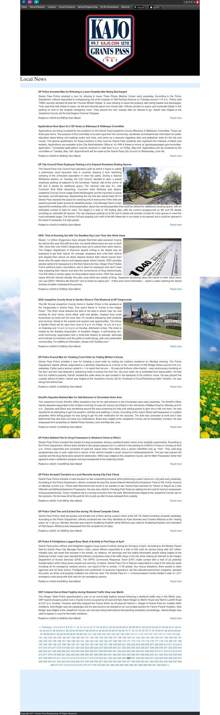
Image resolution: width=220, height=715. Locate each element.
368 (180, 661)
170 (124, 641)
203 (133, 644)
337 (180, 658)
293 (119, 654)
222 (78, 647)
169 (119, 641)
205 (143, 644)
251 (68, 651)
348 (87, 661)
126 (64, 637)
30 (137, 627)
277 (45, 654)
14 (84, 627)
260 (110, 651)
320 (101, 658)
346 (78, 661)
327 (133, 658)
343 (64, 661)
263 (124, 651)
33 (146, 627)
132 (91, 637)
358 (133, 661)
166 (105, 641)
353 (110, 661)
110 (131, 634)
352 (105, 661)
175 (147, 641)
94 (64, 634)
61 (96, 630)
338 (40, 661)
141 (133, 637)
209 (161, 644)
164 (96, 641)
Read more (176, 118)
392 (159, 665)
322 (110, 658)
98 (77, 634)
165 (101, 641)
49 (57, 630)
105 (108, 634)
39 (166, 627)
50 (60, 630)
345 (73, 661)
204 (138, 644)
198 (110, 644)
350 (96, 661)
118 (169, 634)
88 (45, 634)
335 (170, 658)
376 (85, 665)
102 (94, 634)
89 (48, 634)
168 (115, 641)
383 (117, 665)
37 (160, 627)
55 (77, 630)
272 (166, 651)
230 (115, 647)
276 (40, 654)
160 (78, 641)
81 (162, 630)
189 (68, 644)
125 (59, 637)
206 (147, 644)
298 (143, 654)
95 (68, 634)
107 (118, 634)
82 (166, 630)
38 (163, 627)
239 (156, 647)
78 (152, 630)
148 (166, 637)
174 (143, 641)
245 (40, 651)
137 (115, 637)
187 (59, 644)
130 (82, 637)
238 (152, 647)
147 (161, 637)
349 (91, 661)
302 (161, 654)
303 (166, 654)
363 (156, 661)
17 (94, 627)
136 (110, 637)
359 (138, 661)
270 (156, 651)
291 (110, 654)
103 (99, 634)
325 (124, 658)
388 (140, 665)
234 (133, 647)
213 (180, 644)
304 (170, 654)
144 (147, 637)
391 (154, 665)
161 (82, 641)
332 (156, 658)
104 (104, 634)
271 (161, 651)
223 (82, 647)
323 (115, 658)
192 (82, 644)
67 (116, 630)
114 (150, 634)
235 (138, 647)
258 (101, 651)
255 (87, 651)
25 (120, 627)
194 (91, 644)
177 (156, 641)
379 (99, 665)
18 (97, 627)
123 (50, 637)
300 (152, 654)
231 (119, 647)
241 (166, 647)
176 (152, 641)
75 (143, 630)
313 (68, 658)
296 (133, 654)
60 (93, 630)
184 (45, 644)
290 (105, 654)
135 (105, 637)
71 (129, 630)
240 (161, 647)
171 (129, 641)
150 (175, 637)
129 (78, 637)
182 (180, 641)
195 (96, 644)
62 (100, 630)
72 (133, 630)
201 (124, 644)
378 (94, 665)
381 (108, 665)
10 (71, 627)
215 (45, 647)
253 (78, 651)
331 (152, 658)
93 (61, 634)
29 (133, 627)
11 (74, 627)
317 (87, 658)
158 (68, 641)
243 (175, 647)
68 (120, 630)
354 (115, 661)
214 (40, 647)
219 (64, 647)
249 (59, 651)
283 (73, 654)
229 (110, 647)
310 (54, 658)
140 (129, 637)
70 (126, 630)
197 (105, 644)
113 (145, 634)
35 (153, 627)
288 (96, 654)
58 (87, 630)
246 (45, 651)
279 (54, 654)
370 (57, 665)
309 (50, 658)
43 (179, 627)
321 (105, 658)
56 (80, 630)
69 (123, 630)
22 (110, 627)
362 (152, 661)
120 (178, 634)
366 (170, 661)
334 (166, 658)
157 (64, 641)
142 (138, 637)
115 (155, 634)
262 (119, 651)
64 (106, 630)
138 (119, 637)
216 (50, 647)
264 (129, 651)
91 (54, 634)
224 (87, 647)
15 (87, 627)
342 (59, 661)
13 (81, 627)
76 (146, 630)
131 (87, 637)
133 (96, 637)
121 (40, 637)
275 (180, 651)
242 (170, 647)
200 (119, 644)
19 (100, 627)
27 (127, 627)
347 (82, 661)
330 (147, 658)
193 (87, 644)
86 (179, 630)
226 (96, 647)
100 (85, 634)
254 (82, 651)
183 (40, 644)
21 (107, 627)
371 (62, 665)
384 (122, 665)
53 (70, 630)
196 (101, 644)
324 (119, 658)
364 (161, 661)
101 (90, 634)
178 (161, 641)
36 (156, 627)
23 (114, 627)
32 (143, 627)
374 (75, 665)
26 (123, 627)
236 (143, 647)
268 (147, 651)
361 (147, 661)
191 (78, 644)
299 (147, 654)
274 (175, 651)
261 (115, 651)
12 (77, 627)
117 (164, 634)
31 (140, 627)
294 (124, 654)
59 (90, 630)
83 (169, 630)
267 (143, 651)
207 (152, 644)
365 (166, 661)
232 (124, 647)
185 (50, 644)
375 (80, 665)
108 (122, 634)
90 (51, 634)
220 (68, 647)
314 (73, 658)
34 (150, 627)
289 (101, 654)
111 (136, 634)
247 (50, 651)
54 (73, 630)
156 (59, 641)
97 (74, 634)
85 (176, 630)
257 (96, 651)
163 (91, 641)
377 (89, 665)
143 (143, 637)
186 (54, 644)
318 (91, 658)
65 (110, 630)
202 (129, 644)
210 (166, 644)
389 (145, 665)
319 (96, 658)
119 (173, 634)
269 (152, 651)
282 (68, 654)
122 (45, 637)
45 (44, 630)
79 (156, 630)
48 (54, 630)
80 (159, 630)
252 (73, 651)
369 (52, 665)
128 (73, 637)
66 (113, 630)
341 (54, 661)
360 (143, 661)
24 (117, 627)
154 (50, 641)
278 (50, 654)
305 (175, 654)
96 (71, 634)
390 (150, 665)
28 (130, 627)
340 (50, 661)
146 (156, 637)
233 (129, 647)
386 (131, 665)
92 (58, 634)
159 (73, 641)
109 (127, 634)
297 (138, 654)
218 (59, 647)
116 (159, 634)
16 (90, 627)
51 (64, 630)
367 (175, 661)
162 (87, 641)
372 (66, 665)
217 (54, 647)
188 (64, 644)
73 (136, 630)
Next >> (166, 665)
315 (78, 658)
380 (103, 665)
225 (91, 647)
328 (138, 658)
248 (54, 651)
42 (176, 627)
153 (45, 641)
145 (152, 637)
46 (47, 630)
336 (175, 658)
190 (73, 644)
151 (180, 637)
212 (175, 644)
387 (136, 665)
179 (166, 641)
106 (113, 634)
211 (170, 644)
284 (78, 654)
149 (170, 637)
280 (59, 654)
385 (127, 665)
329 (143, 658)
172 (133, 641)
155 (54, 641)
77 (149, 630)
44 (41, 630)
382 (113, 665)
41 (173, 627)
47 (50, 630)
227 (101, 647)
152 (40, 641)
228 (105, 647)
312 (64, 658)
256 (91, 651)
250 (64, 651)
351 (101, 661)
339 (45, 661)
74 (139, 630)
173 (138, 641)
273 (170, 651)
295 (129, 654)
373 (71, 665)
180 (170, 641)
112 (141, 634)
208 (156, 644)
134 (101, 637)
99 (81, 634)
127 (68, 637)
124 (54, 637)
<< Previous (45, 627)
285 (82, 654)
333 (161, 658)
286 (87, 654)
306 (180, 654)
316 (82, 658)
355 (119, 661)
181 (175, 641)
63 (103, 630)
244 (180, 647)
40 (170, 627)
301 (156, 654)
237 (147, 647)
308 (45, 658)
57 (83, 630)
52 (67, 630)
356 (124, 661)
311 (59, 658)
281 (64, 654)
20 (104, 627)
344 (68, 661)
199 (115, 644)
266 (138, 651)
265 (133, 651)
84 (172, 630)
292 (115, 654)
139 (124, 637)
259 (105, 651)
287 (91, 654)
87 (41, 634)
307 (40, 658)
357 (129, 661)
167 (110, 641)
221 (73, 647)
